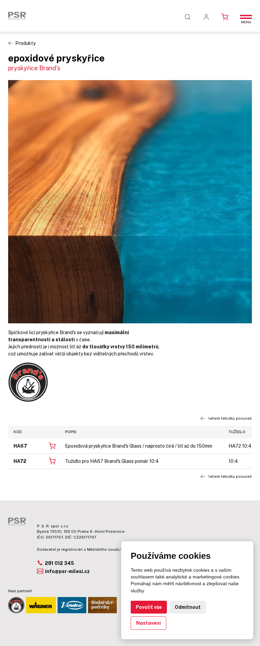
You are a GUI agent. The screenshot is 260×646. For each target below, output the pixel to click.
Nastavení (148, 623)
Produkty (25, 43)
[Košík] (224, 17)
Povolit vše (149, 607)
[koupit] (52, 445)
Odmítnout (188, 607)
